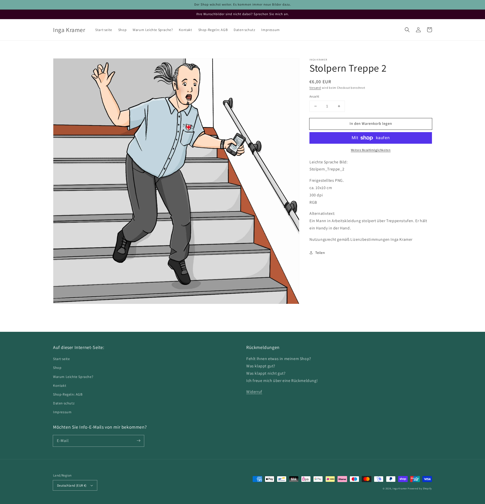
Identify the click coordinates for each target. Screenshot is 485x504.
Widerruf (254, 391)
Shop (57, 367)
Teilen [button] (320, 252)
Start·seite (61, 359)
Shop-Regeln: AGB (68, 394)
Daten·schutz (64, 403)
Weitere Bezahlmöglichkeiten (371, 150)
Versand (315, 88)
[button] (407, 29)
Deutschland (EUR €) (72, 485)
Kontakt (59, 385)
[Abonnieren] (138, 440)
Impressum (62, 412)
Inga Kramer (400, 488)
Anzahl (314, 96)
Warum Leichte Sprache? (73, 376)
